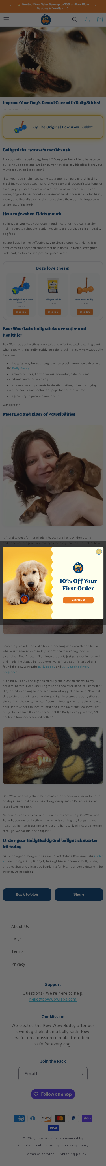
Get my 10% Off (78, 600)
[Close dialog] (99, 552)
